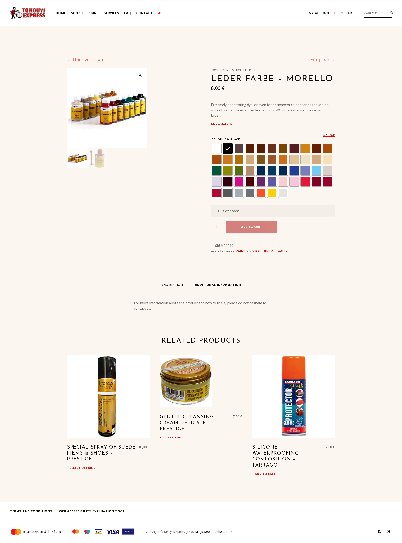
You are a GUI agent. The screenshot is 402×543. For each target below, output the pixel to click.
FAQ (127, 13)
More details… (223, 124)
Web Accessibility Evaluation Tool (92, 511)
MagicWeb (202, 532)
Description (172, 285)
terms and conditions (31, 511)
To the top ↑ (221, 532)
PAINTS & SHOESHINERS (237, 70)
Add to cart (172, 437)
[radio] (216, 148)
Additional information (218, 285)
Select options (82, 468)
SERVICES (111, 13)
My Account (320, 13)
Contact (144, 13)
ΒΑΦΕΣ (282, 251)
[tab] (172, 284)
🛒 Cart (347, 13)
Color (216, 139)
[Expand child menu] (83, 13)
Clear (330, 135)
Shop (75, 13)
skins (94, 13)
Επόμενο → (322, 59)
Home (61, 13)
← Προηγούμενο (85, 59)
